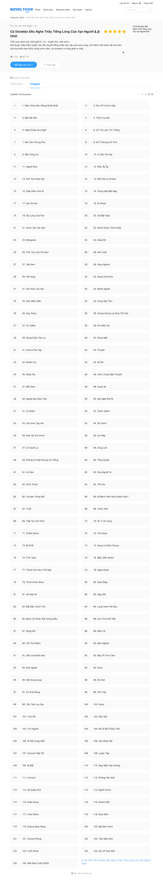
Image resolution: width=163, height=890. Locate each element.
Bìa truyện (78, 9)
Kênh (37, 9)
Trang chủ (14, 17)
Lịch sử (124, 3)
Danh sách (48, 9)
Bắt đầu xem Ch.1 (24, 64)
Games (88, 9)
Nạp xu (136, 3)
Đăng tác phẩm (63, 9)
